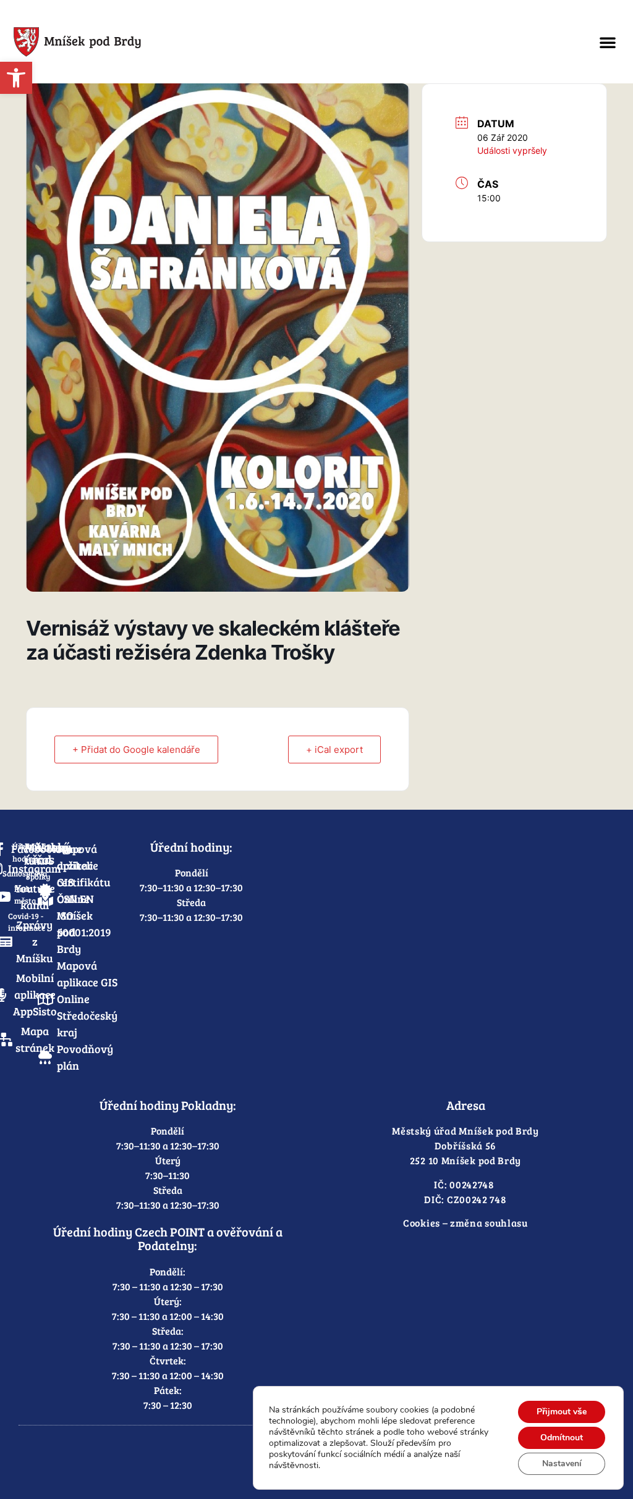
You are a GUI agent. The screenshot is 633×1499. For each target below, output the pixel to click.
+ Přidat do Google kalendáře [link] (136, 749)
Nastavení (562, 1463)
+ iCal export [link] (334, 749)
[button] (608, 42)
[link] (16, 78)
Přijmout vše (562, 1411)
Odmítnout (561, 1437)
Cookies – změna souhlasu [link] (465, 1222)
